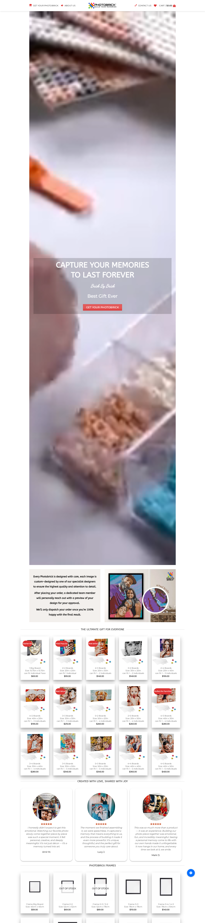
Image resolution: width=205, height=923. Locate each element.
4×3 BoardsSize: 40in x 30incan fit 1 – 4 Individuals (166, 718)
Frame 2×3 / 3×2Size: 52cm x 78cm (100, 905)
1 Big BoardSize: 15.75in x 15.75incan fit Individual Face (34, 670)
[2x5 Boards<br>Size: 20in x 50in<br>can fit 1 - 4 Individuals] (133, 698)
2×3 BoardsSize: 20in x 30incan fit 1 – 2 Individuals (100, 670)
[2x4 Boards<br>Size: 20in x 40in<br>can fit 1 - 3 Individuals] (166, 650)
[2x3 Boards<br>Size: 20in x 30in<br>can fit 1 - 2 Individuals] (100, 650)
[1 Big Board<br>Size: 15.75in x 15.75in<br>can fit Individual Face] (34, 650)
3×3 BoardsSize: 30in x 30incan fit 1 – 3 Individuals (67, 718)
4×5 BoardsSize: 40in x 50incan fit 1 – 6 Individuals (166, 766)
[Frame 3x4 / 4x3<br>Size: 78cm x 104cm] (166, 887)
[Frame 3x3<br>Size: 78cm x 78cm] (133, 887)
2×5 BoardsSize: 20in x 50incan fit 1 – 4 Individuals (133, 718)
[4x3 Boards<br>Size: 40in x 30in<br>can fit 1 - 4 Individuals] (166, 698)
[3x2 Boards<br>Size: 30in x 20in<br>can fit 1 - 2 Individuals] (133, 650)
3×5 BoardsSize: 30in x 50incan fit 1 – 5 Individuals (67, 766)
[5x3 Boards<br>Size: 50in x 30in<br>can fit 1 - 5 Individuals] (100, 746)
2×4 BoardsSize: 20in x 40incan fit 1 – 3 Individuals (166, 670)
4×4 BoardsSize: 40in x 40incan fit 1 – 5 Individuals (133, 766)
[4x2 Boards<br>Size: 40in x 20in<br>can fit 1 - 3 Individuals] (34, 698)
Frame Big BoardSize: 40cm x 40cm (35, 905)
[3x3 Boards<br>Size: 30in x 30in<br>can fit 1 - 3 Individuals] (67, 698)
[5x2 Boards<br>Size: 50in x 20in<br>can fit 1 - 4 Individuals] (100, 698)
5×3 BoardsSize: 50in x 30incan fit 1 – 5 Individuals (100, 766)
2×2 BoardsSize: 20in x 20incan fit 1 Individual (67, 670)
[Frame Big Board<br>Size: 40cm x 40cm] (34, 887)
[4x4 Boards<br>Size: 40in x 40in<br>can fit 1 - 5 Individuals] (133, 746)
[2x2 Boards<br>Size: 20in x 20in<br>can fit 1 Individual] (67, 650)
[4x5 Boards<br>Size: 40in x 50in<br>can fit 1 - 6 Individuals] (166, 746)
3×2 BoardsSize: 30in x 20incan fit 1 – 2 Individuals (133, 670)
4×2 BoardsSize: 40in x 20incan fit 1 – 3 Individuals (35, 718)
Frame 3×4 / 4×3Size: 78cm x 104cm (165, 905)
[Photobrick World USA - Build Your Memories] (102, 6)
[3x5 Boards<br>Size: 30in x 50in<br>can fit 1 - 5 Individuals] (67, 746)
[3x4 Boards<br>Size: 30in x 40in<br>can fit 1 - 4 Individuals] (34, 746)
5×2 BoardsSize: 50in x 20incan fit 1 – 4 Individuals (100, 718)
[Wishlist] (155, 6)
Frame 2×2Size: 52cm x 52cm (68, 905)
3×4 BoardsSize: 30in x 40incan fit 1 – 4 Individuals (35, 766)
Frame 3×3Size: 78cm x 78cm (133, 905)
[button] (167, 6)
